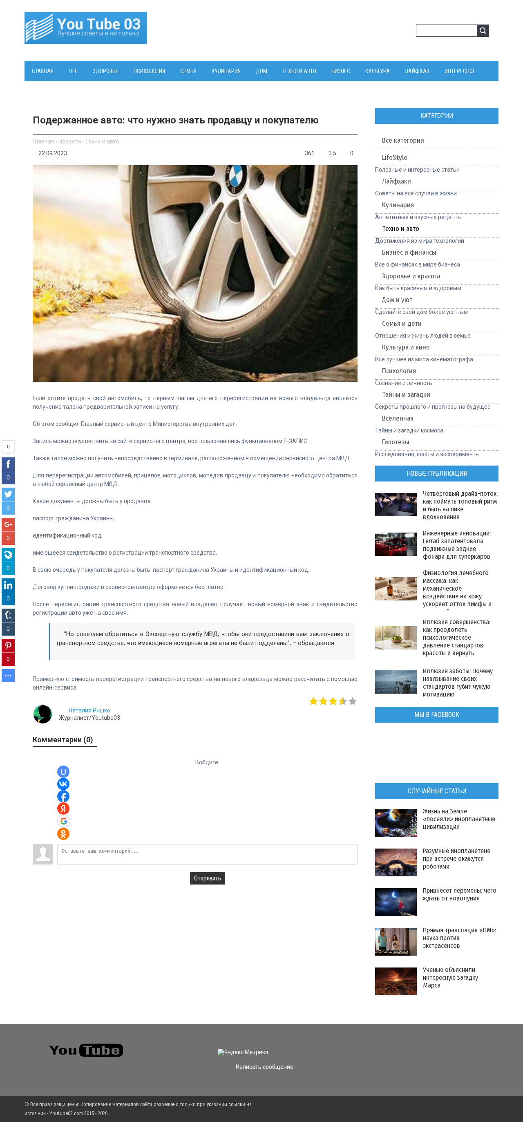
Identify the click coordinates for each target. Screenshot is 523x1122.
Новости (69, 141)
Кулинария (398, 205)
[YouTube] (430, 1045)
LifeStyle (394, 157)
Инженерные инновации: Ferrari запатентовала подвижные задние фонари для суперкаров (457, 544)
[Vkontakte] (386, 1045)
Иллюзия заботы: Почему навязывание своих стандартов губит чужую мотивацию (458, 682)
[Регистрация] (407, 32)
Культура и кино (406, 347)
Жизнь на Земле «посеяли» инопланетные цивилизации (459, 819)
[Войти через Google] (63, 821)
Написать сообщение (264, 1067)
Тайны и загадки (406, 394)
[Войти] (394, 32)
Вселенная (397, 418)
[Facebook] (415, 1045)
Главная (43, 141)
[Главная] (86, 38)
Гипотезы (395, 442)
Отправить (207, 878)
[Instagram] (445, 1045)
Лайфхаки (396, 181)
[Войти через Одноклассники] (63, 834)
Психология (399, 371)
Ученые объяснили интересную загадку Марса (450, 977)
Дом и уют (397, 300)
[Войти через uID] (63, 772)
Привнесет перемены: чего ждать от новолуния (459, 894)
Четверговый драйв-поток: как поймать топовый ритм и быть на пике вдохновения (460, 505)
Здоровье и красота (411, 276)
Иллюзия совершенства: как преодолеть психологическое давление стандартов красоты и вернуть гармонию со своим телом (456, 645)
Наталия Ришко (89, 710)
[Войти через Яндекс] (63, 808)
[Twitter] (401, 1045)
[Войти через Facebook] (63, 796)
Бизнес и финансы (409, 252)
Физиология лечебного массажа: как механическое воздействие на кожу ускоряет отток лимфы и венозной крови (457, 592)
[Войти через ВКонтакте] (63, 784)
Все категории (403, 140)
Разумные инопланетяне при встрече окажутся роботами (456, 858)
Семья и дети (402, 323)
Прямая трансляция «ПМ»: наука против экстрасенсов (459, 938)
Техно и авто (102, 141)
